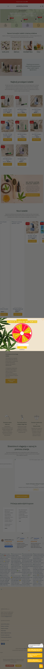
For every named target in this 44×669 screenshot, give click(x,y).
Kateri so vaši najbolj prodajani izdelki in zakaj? (34, 661)
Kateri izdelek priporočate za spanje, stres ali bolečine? (34, 655)
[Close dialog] (43, 319)
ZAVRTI (22, 347)
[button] (41, 666)
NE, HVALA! (22, 349)
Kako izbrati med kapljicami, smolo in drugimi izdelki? (35, 650)
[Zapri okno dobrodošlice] (42, 645)
